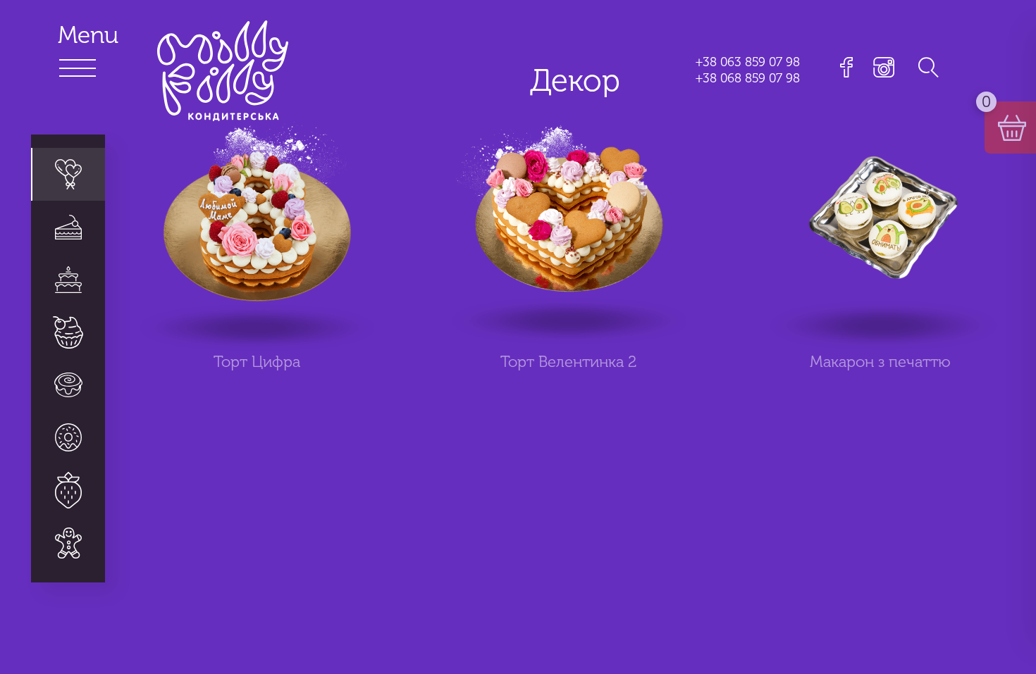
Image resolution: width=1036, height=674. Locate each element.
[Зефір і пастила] (68, 384)
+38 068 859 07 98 (748, 78)
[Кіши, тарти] (68, 437)
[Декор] (68, 175)
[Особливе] (68, 490)
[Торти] (68, 280)
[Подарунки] (68, 542)
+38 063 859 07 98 (748, 62)
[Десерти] (68, 332)
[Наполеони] (68, 227)
